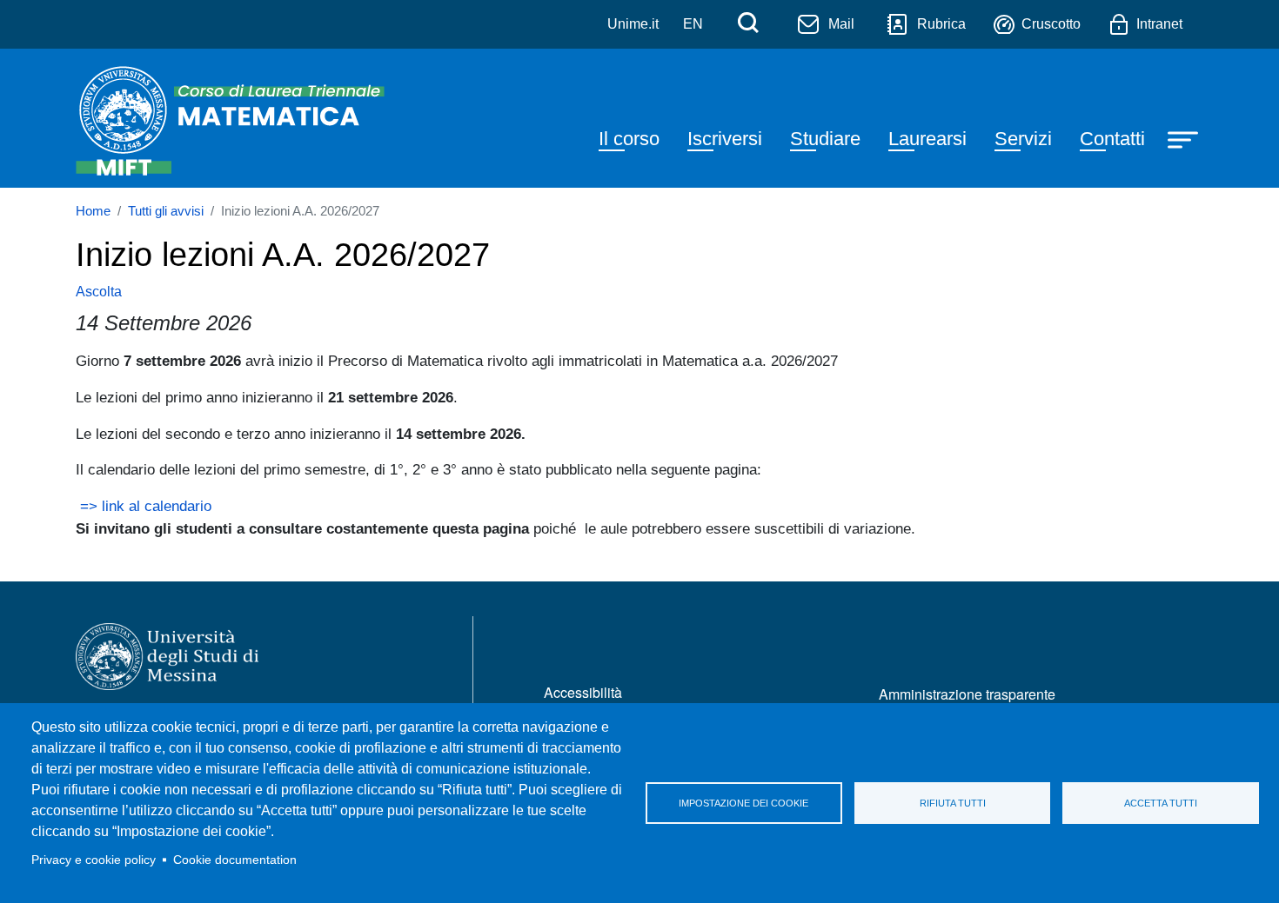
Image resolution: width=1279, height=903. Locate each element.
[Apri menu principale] (1185, 138)
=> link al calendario (143, 506)
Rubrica (941, 24)
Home (93, 211)
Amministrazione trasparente (967, 694)
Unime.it (633, 24)
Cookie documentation (235, 859)
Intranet (1159, 24)
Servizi (1023, 138)
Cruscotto (1051, 24)
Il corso (629, 138)
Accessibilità (583, 692)
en (693, 24)
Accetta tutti (1160, 803)
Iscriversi (724, 138)
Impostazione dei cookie (743, 803)
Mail (841, 24)
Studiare (825, 138)
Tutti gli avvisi (166, 211)
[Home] (234, 118)
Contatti (1112, 138)
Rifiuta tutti (953, 803)
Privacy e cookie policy (93, 859)
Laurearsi (927, 138)
